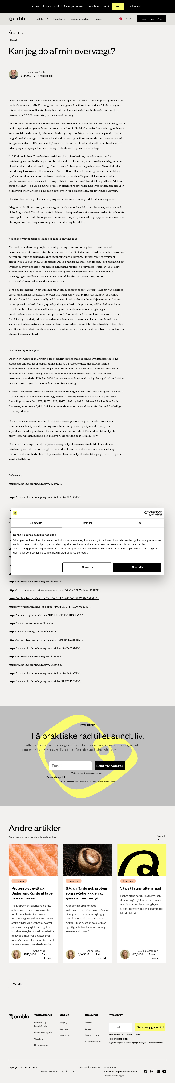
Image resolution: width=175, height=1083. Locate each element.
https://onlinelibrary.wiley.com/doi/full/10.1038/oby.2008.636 (46, 640)
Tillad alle (137, 567)
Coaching (38, 1038)
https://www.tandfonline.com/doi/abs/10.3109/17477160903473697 (50, 606)
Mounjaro (64, 1035)
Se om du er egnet (152, 19)
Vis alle (17, 984)
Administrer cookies (90, 1067)
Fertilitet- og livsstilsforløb (40, 1024)
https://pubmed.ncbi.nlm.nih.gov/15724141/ (35, 656)
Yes (118, 6)
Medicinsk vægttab (43, 1032)
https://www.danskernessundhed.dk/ (31, 623)
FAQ (74, 1071)
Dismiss (135, 6)
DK (125, 19)
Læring (98, 18)
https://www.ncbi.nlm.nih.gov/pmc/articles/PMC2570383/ (44, 681)
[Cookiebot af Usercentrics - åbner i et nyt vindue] (147, 513)
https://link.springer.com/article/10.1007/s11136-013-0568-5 (46, 615)
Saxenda (64, 1028)
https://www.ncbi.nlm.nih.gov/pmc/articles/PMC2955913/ (44, 673)
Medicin (89, 1022)
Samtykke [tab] (36, 522)
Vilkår (65, 1071)
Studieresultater (93, 1041)
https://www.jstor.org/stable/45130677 (32, 631)
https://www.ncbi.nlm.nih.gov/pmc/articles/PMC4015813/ (44, 648)
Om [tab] (139, 522)
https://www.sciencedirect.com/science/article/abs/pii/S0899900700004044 (55, 590)
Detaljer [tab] (87, 522)
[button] (42, 19)
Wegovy (63, 1022)
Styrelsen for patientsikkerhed (120, 1071)
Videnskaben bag (79, 18)
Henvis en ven (41, 1045)
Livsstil (88, 1028)
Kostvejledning (92, 1035)
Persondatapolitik (49, 1071)
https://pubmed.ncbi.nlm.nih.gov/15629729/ (35, 581)
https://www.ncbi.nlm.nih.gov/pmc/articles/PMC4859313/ (44, 497)
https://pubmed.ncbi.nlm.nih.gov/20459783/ (35, 665)
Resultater (59, 18)
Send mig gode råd (109, 765)
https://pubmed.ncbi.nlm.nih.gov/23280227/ (35, 484)
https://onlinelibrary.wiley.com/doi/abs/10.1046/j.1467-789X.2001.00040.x (54, 598)
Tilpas (85, 567)
